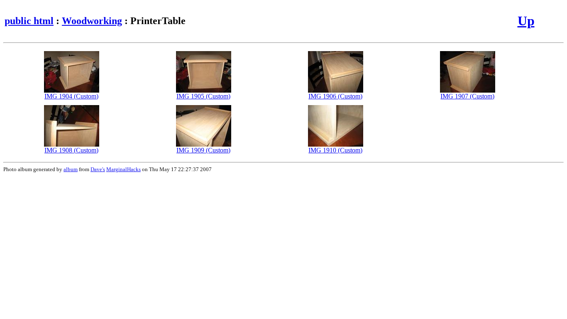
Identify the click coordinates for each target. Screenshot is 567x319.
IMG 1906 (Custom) (335, 96)
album (71, 169)
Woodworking (92, 20)
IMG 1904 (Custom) (71, 96)
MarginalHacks (123, 169)
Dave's (97, 169)
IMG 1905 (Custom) (203, 96)
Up (526, 20)
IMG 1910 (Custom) (335, 150)
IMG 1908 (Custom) (71, 150)
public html (29, 20)
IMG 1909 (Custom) (203, 150)
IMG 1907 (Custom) (467, 96)
